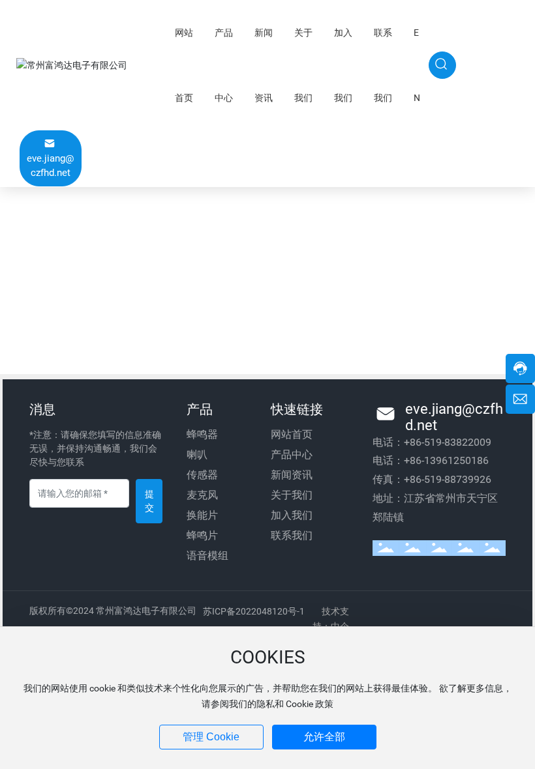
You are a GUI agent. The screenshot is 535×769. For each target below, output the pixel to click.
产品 (200, 409)
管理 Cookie (211, 736)
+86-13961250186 (446, 460)
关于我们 (292, 495)
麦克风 (202, 495)
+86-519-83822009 (447, 442)
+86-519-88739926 (447, 479)
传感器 (202, 475)
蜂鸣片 (202, 535)
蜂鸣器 (202, 434)
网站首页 (292, 434)
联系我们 (292, 535)
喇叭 (197, 454)
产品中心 (292, 454)
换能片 (202, 515)
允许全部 (324, 736)
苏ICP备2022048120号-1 (254, 611)
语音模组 (207, 555)
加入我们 (292, 515)
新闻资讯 (292, 475)
